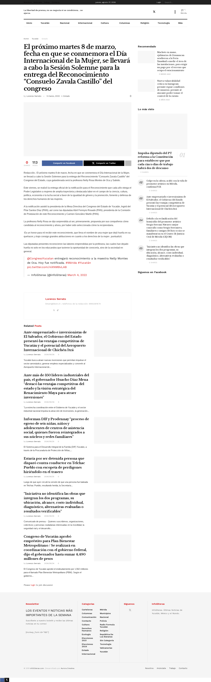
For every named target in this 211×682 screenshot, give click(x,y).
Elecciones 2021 (87, 639)
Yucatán (45, 23)
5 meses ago (164, 74)
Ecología (86, 634)
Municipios (105, 613)
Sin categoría (107, 640)
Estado (45, 39)
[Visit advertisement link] (105, 35)
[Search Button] (185, 2)
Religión (145, 23)
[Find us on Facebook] (149, 12)
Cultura (105, 23)
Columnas (124, 23)
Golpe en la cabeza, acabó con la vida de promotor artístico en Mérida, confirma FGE (166, 183)
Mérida (103, 609)
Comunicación (89, 617)
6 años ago (164, 100)
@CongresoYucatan (40, 258)
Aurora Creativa (67, 668)
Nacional (64, 23)
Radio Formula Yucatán (107, 625)
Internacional (85, 23)
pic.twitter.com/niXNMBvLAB (47, 267)
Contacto (56, 2)
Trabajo (47, 2)
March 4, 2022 (77, 275)
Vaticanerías (106, 648)
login (33, 585)
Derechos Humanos (87, 629)
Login (158, 2)
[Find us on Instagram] (164, 12)
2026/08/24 (49, 563)
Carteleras (87, 609)
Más (180, 23)
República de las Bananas (106, 635)
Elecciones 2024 (87, 645)
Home (26, 39)
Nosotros (28, 2)
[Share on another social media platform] (128, 163)
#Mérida (71, 262)
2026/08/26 (49, 355)
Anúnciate (37, 2)
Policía (103, 621)
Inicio (29, 23)
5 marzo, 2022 (53, 96)
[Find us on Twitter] (154, 12)
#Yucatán (84, 262)
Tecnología (164, 23)
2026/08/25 (49, 441)
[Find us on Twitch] (169, 12)
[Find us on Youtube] (159, 12)
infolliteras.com (37, 668)
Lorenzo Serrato (33, 96)
